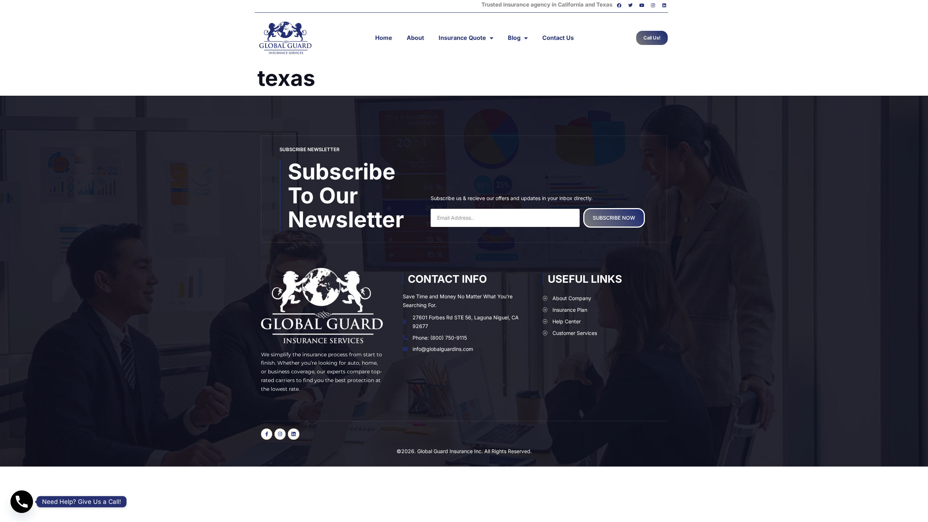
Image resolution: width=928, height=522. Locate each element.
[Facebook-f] (266, 434)
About (415, 37)
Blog (514, 37)
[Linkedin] (664, 5)
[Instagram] (653, 5)
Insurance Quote (462, 37)
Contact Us (558, 37)
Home (383, 37)
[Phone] (22, 501)
